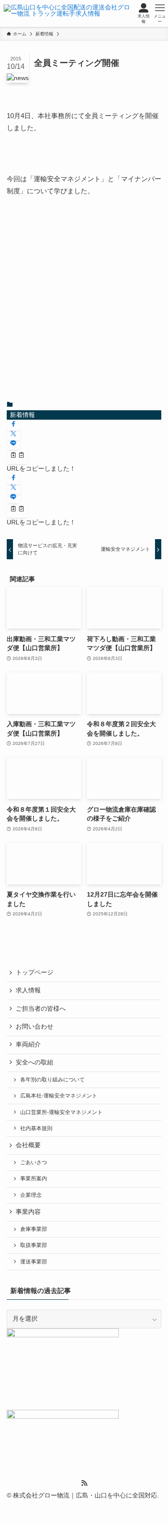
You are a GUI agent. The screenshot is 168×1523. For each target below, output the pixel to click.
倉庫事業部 (33, 1229)
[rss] (84, 1483)
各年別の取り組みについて (52, 1079)
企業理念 (31, 1195)
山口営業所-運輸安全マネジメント (61, 1112)
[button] (13, 424)
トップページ (34, 972)
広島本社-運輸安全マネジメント (58, 1096)
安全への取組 (34, 1062)
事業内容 (28, 1211)
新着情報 (22, 415)
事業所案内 (33, 1178)
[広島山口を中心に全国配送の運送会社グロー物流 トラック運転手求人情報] (68, 13)
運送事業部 (33, 1262)
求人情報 (28, 990)
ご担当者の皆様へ (41, 1008)
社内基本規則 (36, 1128)
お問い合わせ (34, 1026)
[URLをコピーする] (17, 456)
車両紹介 (28, 1044)
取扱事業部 (33, 1245)
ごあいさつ (33, 1162)
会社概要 (28, 1145)
